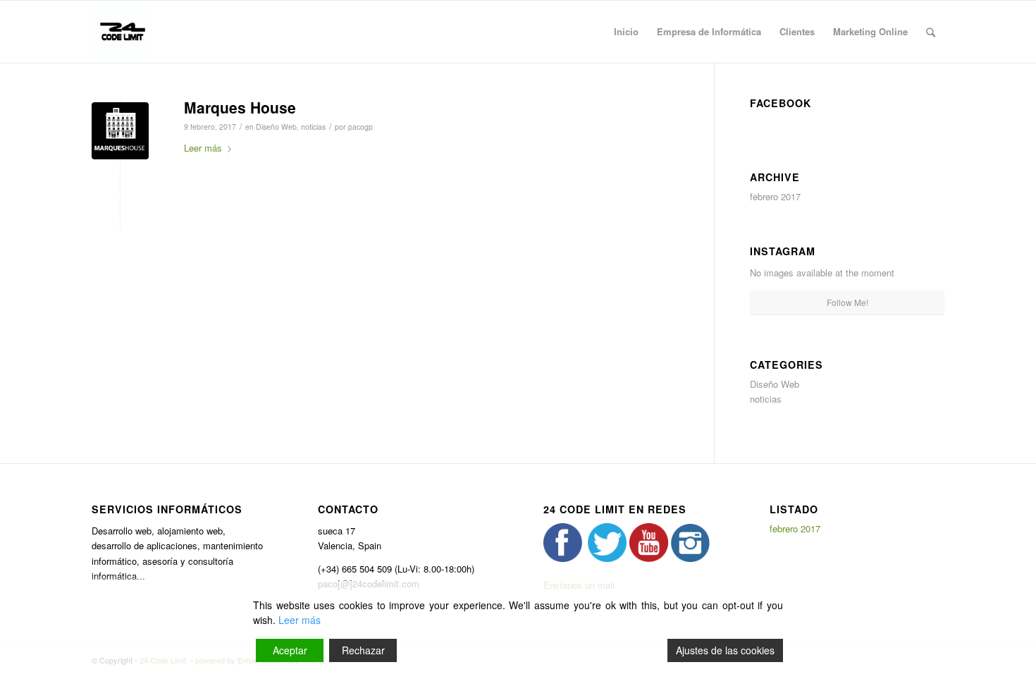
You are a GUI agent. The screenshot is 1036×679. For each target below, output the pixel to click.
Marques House (240, 107)
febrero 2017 (775, 196)
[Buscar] (930, 32)
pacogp (360, 126)
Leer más (203, 147)
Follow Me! (847, 302)
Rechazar (363, 650)
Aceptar (290, 650)
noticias (313, 126)
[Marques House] (120, 130)
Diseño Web (276, 126)
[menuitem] (626, 32)
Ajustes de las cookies (725, 650)
